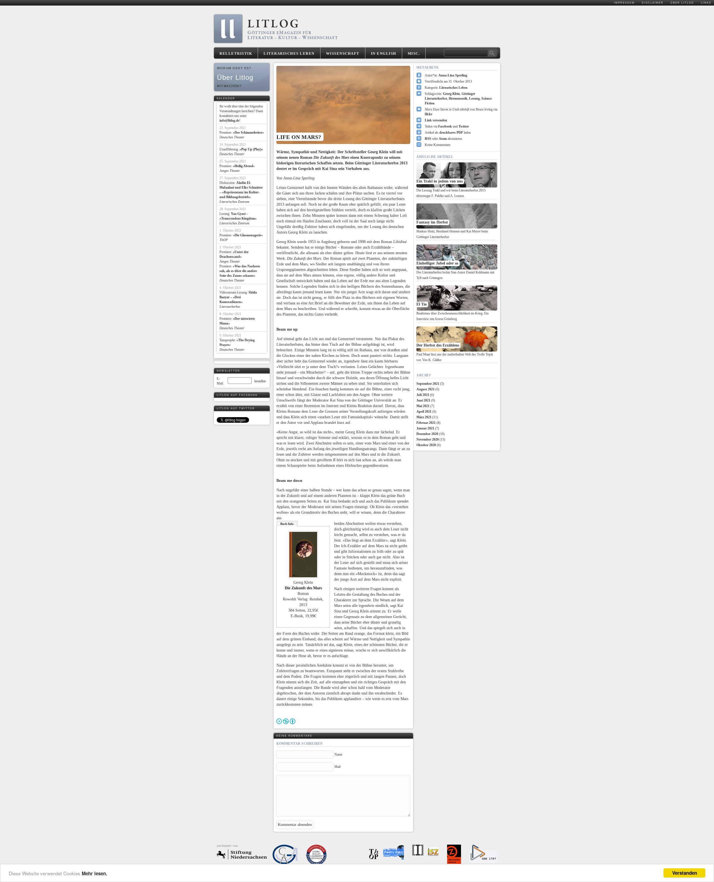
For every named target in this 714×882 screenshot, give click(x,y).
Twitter (464, 126)
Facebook (445, 126)
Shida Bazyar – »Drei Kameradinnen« (238, 297)
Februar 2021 (426, 423)
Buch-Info (287, 523)
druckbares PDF (451, 132)
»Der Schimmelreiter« (248, 132)
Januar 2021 (425, 428)
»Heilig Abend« (244, 166)
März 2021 (423, 417)
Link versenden (436, 120)
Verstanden (684, 872)
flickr (428, 114)
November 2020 (427, 439)
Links (706, 2)
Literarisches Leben (289, 53)
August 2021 (425, 389)
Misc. (414, 53)
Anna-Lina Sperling (452, 75)
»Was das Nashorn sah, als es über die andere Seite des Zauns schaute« (239, 271)
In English (383, 53)
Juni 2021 (423, 400)
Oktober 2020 (426, 445)
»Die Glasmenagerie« (248, 235)
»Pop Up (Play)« (251, 149)
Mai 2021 (423, 406)
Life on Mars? (298, 137)
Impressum (624, 2)
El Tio (421, 304)
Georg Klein (451, 94)
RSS (428, 139)
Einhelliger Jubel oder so (437, 263)
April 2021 (423, 412)
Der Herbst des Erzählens (437, 345)
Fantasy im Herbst (432, 222)
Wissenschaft (343, 53)
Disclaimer (653, 2)
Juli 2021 (422, 395)
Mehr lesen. (94, 873)
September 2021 (427, 384)
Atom (443, 139)
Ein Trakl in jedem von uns (439, 181)
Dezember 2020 (427, 434)
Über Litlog (682, 2)
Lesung (474, 98)
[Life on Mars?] (343, 105)
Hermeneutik (458, 98)
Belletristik (235, 53)
